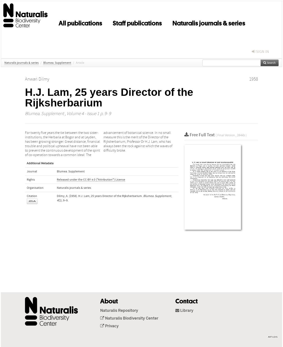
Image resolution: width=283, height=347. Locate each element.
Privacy (111, 326)
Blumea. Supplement (57, 63)
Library (186, 311)
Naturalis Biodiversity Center (131, 318)
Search (271, 63)
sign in (262, 51)
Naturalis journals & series (208, 22)
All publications (80, 22)
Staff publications (137, 22)
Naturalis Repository (119, 311)
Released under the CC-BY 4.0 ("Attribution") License (91, 179)
